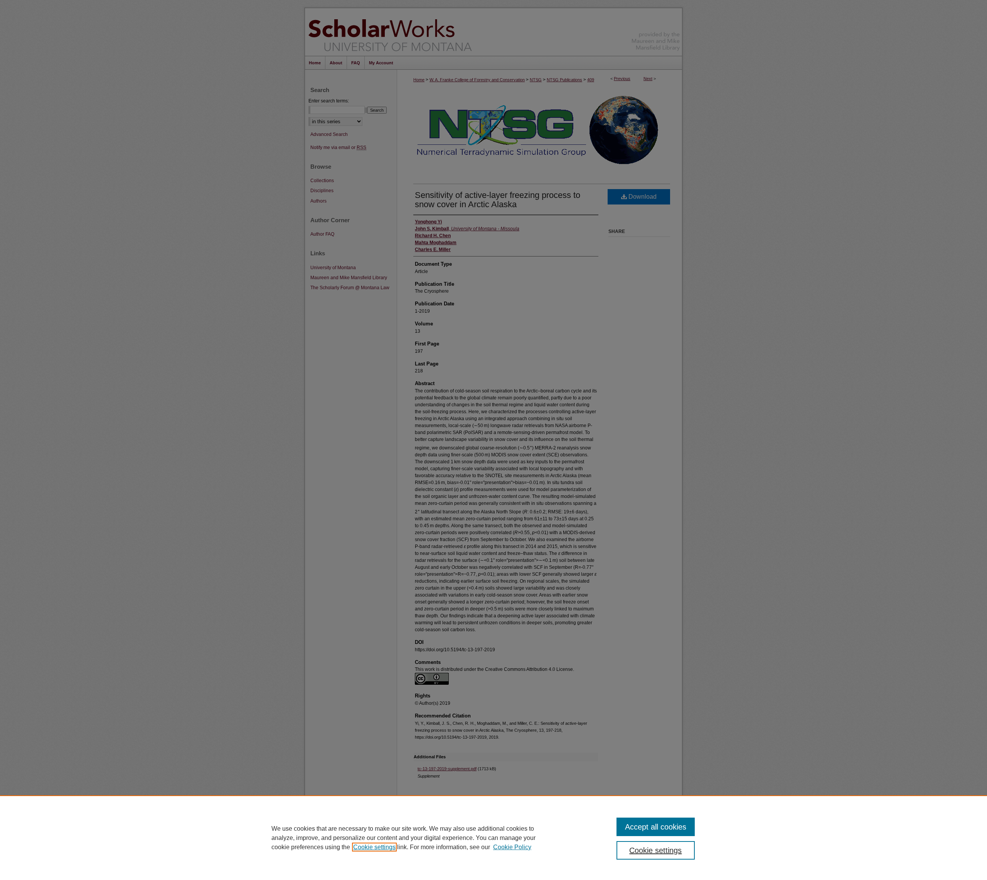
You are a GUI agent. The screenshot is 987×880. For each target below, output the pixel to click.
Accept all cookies (655, 827)
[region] (493, 837)
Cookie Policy (512, 847)
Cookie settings (374, 847)
